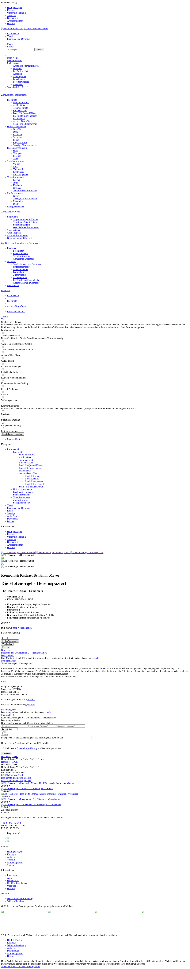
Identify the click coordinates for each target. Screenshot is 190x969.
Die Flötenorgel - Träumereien (47, 804)
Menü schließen (14, 60)
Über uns (11, 885)
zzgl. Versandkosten (22, 628)
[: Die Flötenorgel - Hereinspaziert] (18, 552)
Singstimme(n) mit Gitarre (25, 222)
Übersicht (17, 68)
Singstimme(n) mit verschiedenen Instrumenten (26, 226)
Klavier (16, 180)
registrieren (33, 65)
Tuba (15, 158)
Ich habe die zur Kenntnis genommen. (33, 748)
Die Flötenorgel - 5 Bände (41, 788)
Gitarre (16, 196)
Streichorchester (20, 269)
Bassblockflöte (20, 110)
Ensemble (11, 248)
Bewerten (5, 650)
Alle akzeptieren (19, 966)
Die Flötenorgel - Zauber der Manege (56, 783)
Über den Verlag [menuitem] (13, 13)
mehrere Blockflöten (22, 121)
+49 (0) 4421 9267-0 (11, 823)
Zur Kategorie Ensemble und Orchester (19, 243)
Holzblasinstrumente (16, 126)
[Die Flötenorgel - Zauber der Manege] (20, 783)
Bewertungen (22, 652)
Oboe (15, 132)
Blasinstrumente (20, 253)
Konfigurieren (33, 966)
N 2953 (31, 704)
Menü (10, 44)
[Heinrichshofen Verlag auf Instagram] (8, 841)
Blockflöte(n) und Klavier (25, 113)
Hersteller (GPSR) (38, 652)
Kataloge (11, 10)
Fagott (16, 140)
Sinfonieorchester (21, 267)
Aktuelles (11, 15)
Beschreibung (7, 652)
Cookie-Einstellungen (17, 883)
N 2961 (31, 699)
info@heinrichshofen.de (12, 775)
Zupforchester (19, 275)
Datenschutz (13, 18)
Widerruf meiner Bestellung (20, 898)
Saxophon (18, 137)
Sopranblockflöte (21, 102)
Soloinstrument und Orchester (27, 264)
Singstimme (12, 216)
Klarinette (17, 134)
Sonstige (11, 513)
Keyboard (17, 185)
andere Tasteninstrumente (25, 190)
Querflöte (17, 129)
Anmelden (18, 65)
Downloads (12, 518)
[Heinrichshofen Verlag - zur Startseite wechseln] (24, 28)
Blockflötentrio (32, 478)
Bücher (10, 521)
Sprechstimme (13, 230)
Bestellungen (19, 79)
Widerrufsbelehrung (16, 13)
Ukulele (16, 204)
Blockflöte (12, 100)
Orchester (11, 261)
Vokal (10, 505)
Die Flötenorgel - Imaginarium (47, 799)
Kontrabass (18, 172)
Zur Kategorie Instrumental (14, 95)
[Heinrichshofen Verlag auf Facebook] (8, 838)
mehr (96, 658)
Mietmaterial (13, 285)
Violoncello (18, 169)
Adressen (17, 73)
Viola (15, 166)
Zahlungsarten (19, 76)
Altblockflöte (19, 105)
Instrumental (13, 449)
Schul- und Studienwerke (25, 124)
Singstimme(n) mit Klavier (25, 219)
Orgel (15, 182)
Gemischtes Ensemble (23, 259)
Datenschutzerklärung (27, 748)
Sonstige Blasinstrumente (25, 145)
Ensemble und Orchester (18, 508)
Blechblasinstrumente (17, 148)
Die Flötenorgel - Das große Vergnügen (59, 794)
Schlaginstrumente (15, 206)
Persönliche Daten (21, 71)
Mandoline (18, 201)
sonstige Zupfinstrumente (25, 198)
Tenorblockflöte (20, 108)
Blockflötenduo (32, 476)
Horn (15, 150)
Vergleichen (7, 644)
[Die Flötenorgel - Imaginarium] (17, 799)
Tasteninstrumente (15, 177)
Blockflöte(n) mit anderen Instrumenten (25, 117)
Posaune (17, 156)
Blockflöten (18, 251)
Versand (11, 859)
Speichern (6, 754)
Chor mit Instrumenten (17, 235)
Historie (11, 23)
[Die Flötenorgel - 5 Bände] (15, 788)
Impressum (12, 875)
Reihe (10, 510)
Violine (16, 164)
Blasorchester (19, 272)
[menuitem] (98, 7)
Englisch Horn (20, 142)
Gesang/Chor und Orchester (20, 238)
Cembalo (17, 188)
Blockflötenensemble (35, 484)
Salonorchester (20, 277)
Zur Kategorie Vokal (10, 211)
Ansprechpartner (15, 21)
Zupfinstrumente (15, 193)
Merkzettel (18, 84)
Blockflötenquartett (34, 481)
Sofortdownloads (21, 82)
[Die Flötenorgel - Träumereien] (17, 804)
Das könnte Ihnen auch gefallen (16, 778)
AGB (9, 877)
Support (11, 865)
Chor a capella (14, 232)
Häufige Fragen (14, 7)
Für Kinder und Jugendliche (26, 280)
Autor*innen (13, 516)
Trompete (17, 153)
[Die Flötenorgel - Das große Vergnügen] (21, 794)
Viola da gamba (20, 174)
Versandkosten (53, 935)
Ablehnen (6, 966)
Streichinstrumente (15, 161)
